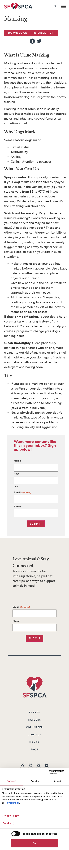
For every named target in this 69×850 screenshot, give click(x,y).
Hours (34, 742)
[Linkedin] (46, 765)
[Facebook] (22, 765)
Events (34, 712)
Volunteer (34, 727)
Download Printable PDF (31, 33)
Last (16, 485)
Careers (34, 720)
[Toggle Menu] (63, 6)
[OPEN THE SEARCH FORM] (55, 6)
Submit (36, 523)
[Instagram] (30, 765)
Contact (34, 734)
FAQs (34, 749)
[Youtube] (38, 765)
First (16, 473)
